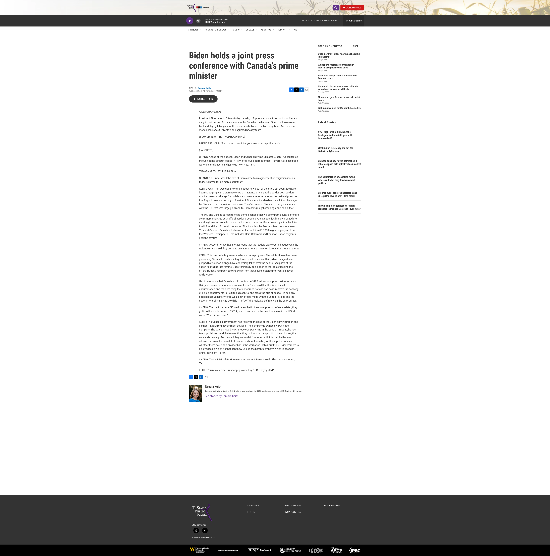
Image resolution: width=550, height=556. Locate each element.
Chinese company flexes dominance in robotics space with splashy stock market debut (339, 164)
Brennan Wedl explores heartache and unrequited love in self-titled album (337, 194)
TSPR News (192, 30)
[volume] (198, 21)
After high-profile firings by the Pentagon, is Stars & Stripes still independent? (335, 135)
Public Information (331, 506)
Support (282, 30)
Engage (250, 30)
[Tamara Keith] (195, 393)
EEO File (251, 512)
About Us (266, 30)
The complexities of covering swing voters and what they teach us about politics (336, 180)
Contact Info (253, 506)
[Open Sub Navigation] (201, 30)
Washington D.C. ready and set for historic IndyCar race (335, 149)
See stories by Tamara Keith (221, 396)
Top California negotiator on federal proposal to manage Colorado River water (339, 207)
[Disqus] (275, 456)
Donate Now (353, 7)
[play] (189, 20)
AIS (295, 30)
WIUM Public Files (293, 506)
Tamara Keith (204, 88)
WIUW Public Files (293, 512)
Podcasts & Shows (216, 30)
